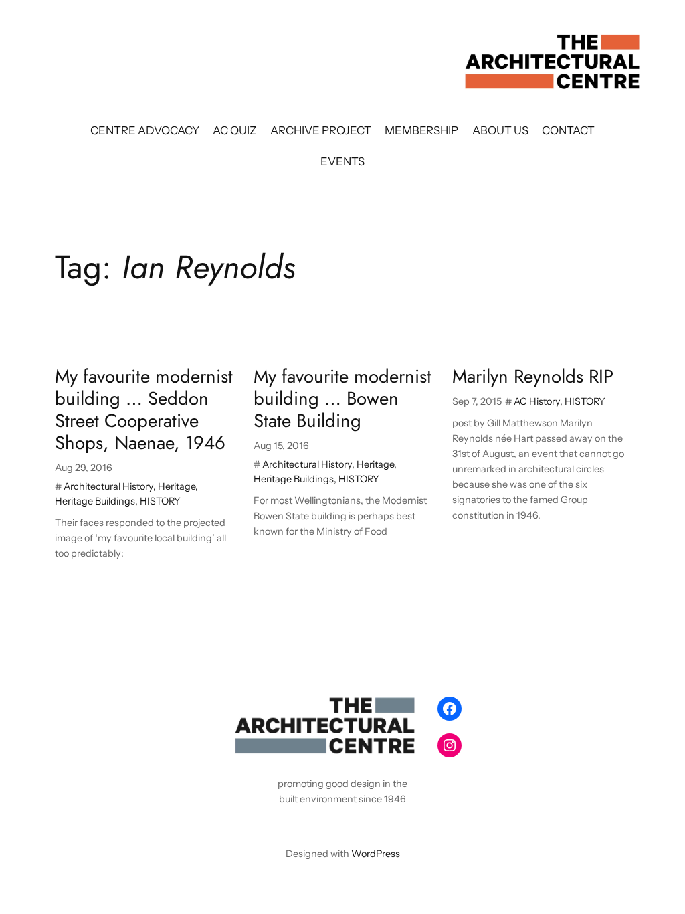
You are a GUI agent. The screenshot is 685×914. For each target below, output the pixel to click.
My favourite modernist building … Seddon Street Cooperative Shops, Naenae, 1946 (144, 409)
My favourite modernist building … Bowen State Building (342, 398)
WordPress (375, 854)
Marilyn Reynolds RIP (532, 376)
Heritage (176, 486)
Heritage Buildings (95, 501)
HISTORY (160, 501)
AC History (537, 401)
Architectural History (108, 486)
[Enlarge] (406, 708)
